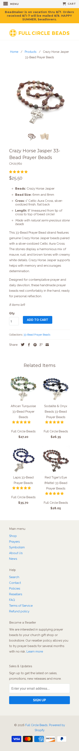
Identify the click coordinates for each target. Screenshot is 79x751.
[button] (18, 172)
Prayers (14, 541)
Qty (12, 313)
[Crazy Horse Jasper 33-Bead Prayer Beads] (39, 97)
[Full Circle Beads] (39, 31)
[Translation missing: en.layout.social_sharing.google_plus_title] (40, 344)
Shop (13, 536)
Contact (15, 583)
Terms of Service (21, 605)
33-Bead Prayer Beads (36, 334)
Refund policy (19, 611)
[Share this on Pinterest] (34, 344)
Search (14, 577)
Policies (14, 588)
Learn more (35, 651)
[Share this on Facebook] (28, 344)
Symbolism (17, 547)
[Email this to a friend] (46, 344)
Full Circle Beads (36, 725)
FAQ (12, 600)
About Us (15, 553)
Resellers (15, 594)
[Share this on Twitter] (22, 344)
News (13, 559)
